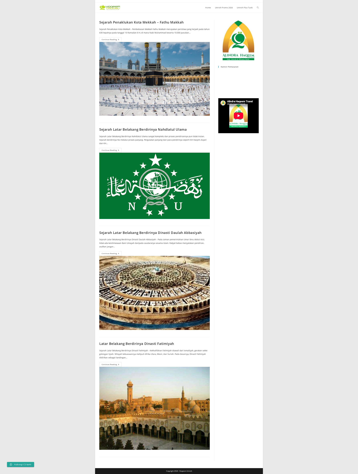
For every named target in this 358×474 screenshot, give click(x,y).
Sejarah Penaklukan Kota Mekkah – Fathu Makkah (141, 22)
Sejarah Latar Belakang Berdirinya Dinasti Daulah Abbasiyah (150, 232)
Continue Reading (112, 40)
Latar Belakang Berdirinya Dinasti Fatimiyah (136, 343)
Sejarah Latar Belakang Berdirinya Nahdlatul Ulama (143, 129)
